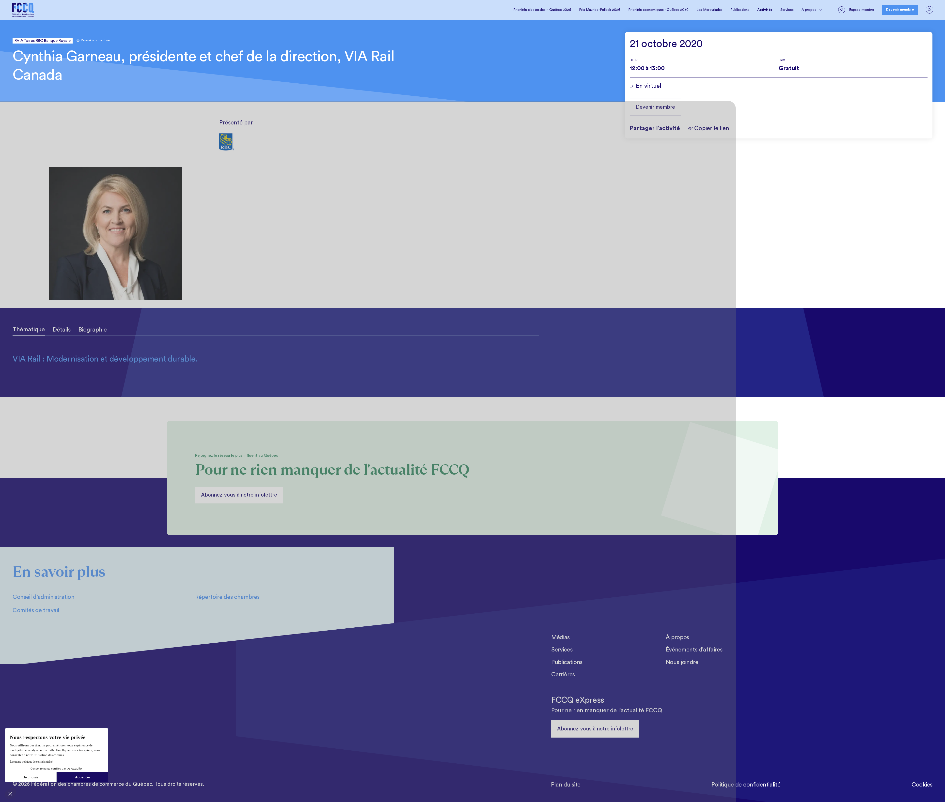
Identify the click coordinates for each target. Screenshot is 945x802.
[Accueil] (23, 9)
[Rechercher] (929, 10)
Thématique (29, 330)
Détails (62, 330)
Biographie (93, 330)
